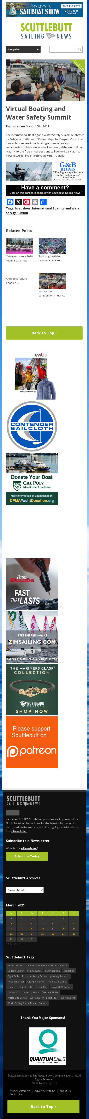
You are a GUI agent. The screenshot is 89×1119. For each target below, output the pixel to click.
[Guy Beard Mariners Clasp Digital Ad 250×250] (32, 714)
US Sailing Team (30, 992)
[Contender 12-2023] (32, 451)
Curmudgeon (52, 970)
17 (32, 928)
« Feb (9, 943)
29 (11, 939)
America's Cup (15, 965)
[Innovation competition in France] (52, 287)
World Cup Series (17, 997)
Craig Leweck (34, 970)
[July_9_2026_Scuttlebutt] (32, 504)
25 (42, 934)
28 (74, 934)
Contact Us (16, 1094)
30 (21, 939)
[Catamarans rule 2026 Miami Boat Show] (19, 252)
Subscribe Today (27, 856)
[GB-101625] (45, 179)
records (12, 986)
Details (60, 155)
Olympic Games (35, 981)
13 (63, 923)
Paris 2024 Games (57, 981)
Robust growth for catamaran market (50, 258)
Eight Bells (13, 976)
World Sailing (68, 997)
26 (53, 934)
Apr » (17, 943)
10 (32, 923)
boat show (22, 208)
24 (32, 934)
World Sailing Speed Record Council (27, 1003)
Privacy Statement (20, 1091)
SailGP (23, 986)
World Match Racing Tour (44, 997)
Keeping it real (16, 981)
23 (21, 934)
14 (74, 923)
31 (32, 939)
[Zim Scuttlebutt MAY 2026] (32, 662)
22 (11, 934)
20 (63, 928)
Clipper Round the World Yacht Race (47, 965)
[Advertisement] (32, 532)
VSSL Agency (50, 1083)
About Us (65, 1091)
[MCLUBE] (32, 609)
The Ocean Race (39, 986)
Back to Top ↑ (44, 332)
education (69, 970)
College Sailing (16, 970)
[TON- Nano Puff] (32, 398)
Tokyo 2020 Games (61, 986)
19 (53, 928)
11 (42, 923)
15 (11, 928)
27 (63, 934)
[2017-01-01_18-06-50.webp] (42, 1046)
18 (42, 928)
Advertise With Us (45, 1091)
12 (53, 923)
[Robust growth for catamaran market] (52, 252)
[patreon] (32, 767)
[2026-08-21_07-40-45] (44, 16)
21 (74, 928)
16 (21, 928)
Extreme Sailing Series (34, 976)
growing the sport (59, 976)
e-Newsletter (19, 831)
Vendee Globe (50, 992)
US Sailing (13, 992)
